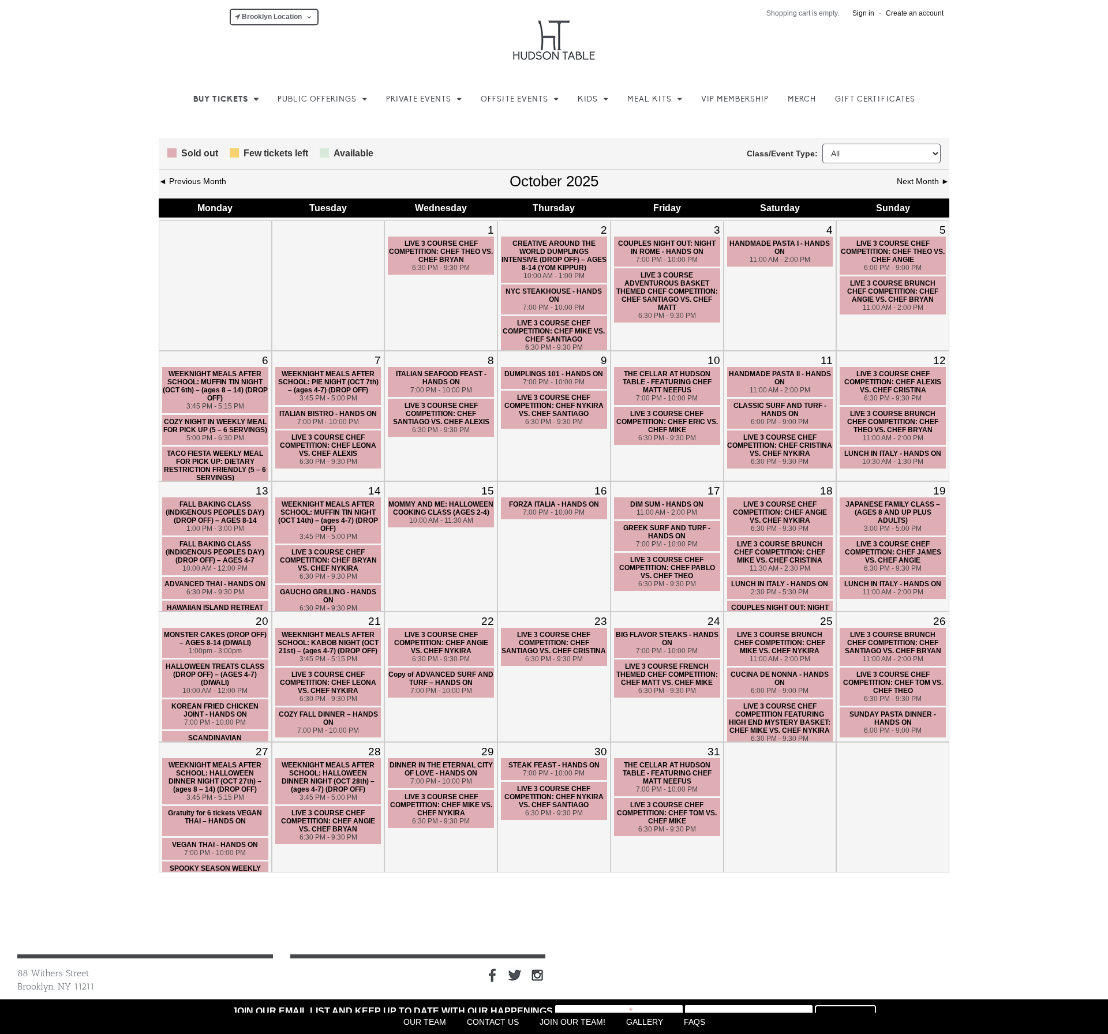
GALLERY (644, 1021)
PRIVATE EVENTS (418, 99)
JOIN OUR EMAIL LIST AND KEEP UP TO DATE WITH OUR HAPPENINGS (392, 1011)
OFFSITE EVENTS (514, 99)
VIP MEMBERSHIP (735, 99)
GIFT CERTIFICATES (875, 99)
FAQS (694, 1021)
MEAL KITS (649, 99)
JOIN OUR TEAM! (572, 1021)
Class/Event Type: (782, 153)
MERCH (802, 99)
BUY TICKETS (220, 99)
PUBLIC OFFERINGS (317, 99)
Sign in (863, 13)
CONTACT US (493, 1021)
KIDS (588, 99)
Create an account (915, 13)
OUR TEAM (424, 1021)
